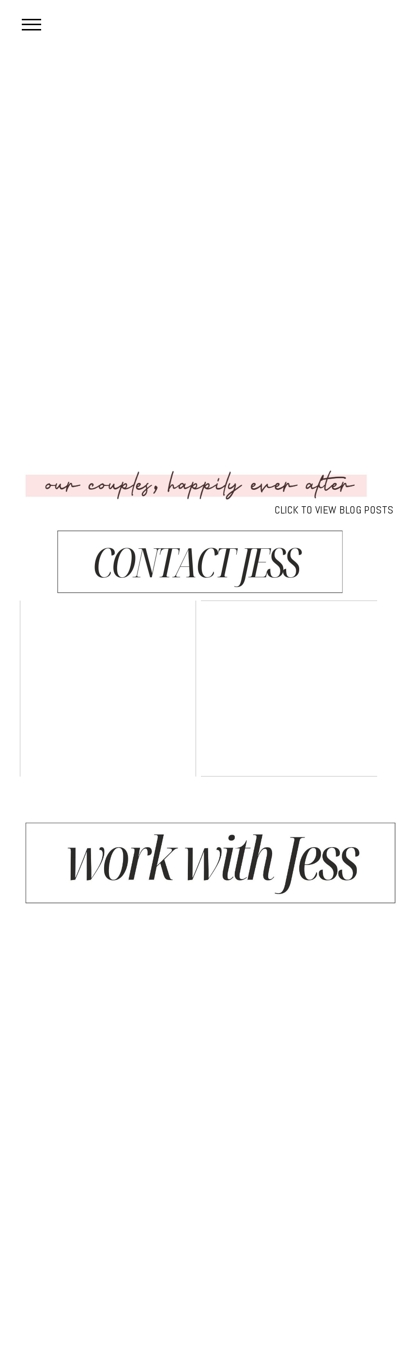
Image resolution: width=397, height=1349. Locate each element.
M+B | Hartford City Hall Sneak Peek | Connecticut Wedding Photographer (107, 689)
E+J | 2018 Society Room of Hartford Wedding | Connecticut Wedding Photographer (288, 689)
